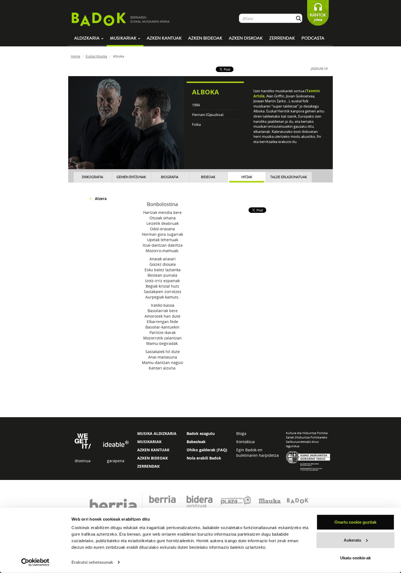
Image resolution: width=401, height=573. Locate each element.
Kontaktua (245, 441)
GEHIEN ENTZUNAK (131, 177)
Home (75, 56)
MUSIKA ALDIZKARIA (156, 433)
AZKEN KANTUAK (153, 449)
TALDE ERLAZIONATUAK (288, 177)
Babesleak (196, 441)
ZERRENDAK (148, 466)
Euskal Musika (96, 56)
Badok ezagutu (201, 433)
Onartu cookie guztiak (355, 522)
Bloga (241, 433)
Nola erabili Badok (204, 458)
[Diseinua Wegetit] (83, 440)
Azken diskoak (246, 38)
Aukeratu (352, 540)
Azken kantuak (164, 38)
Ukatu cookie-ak (355, 558)
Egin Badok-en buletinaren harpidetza (257, 452)
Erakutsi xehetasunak (92, 562)
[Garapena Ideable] (115, 444)
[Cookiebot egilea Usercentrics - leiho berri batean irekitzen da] (35, 562)
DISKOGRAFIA (92, 177)
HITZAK (246, 177)
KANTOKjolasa (318, 17)
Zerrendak (282, 38)
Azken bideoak (205, 38)
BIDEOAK (208, 177)
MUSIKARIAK (149, 441)
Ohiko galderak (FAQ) (207, 449)
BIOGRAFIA (169, 177)
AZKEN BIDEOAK (152, 458)
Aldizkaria (87, 38)
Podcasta (312, 38)
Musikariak (123, 38)
